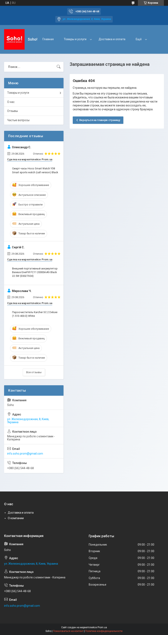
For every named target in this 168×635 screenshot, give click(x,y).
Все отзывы (34, 372)
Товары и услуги (75, 39)
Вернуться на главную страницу (99, 120)
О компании (16, 518)
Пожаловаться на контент (68, 631)
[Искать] (59, 67)
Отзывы (12, 111)
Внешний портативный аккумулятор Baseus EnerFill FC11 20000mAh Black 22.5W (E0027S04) (35, 272)
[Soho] (14, 39)
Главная (48, 39)
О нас (11, 102)
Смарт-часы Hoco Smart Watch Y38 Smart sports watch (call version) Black (35, 170)
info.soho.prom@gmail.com (25, 453)
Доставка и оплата (112, 39)
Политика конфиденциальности (104, 631)
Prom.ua (102, 627)
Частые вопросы (18, 120)
